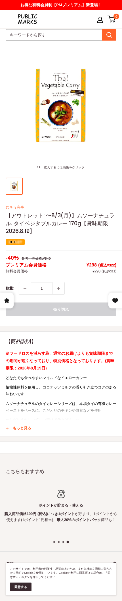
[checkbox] (58, 288)
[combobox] (54, 35)
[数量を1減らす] (25, 288)
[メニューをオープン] (8, 19)
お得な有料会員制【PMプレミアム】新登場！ (61, 5)
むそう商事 (15, 207)
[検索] (109, 35)
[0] (111, 19)
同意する (20, 587)
